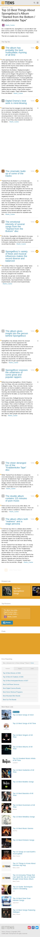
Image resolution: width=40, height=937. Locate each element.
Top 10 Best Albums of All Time (22, 748)
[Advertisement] (20, 147)
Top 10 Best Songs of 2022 (23, 715)
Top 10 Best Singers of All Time (23, 736)
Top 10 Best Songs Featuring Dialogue (24, 911)
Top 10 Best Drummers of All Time (24, 806)
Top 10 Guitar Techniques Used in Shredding (23, 888)
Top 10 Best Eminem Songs (23, 840)
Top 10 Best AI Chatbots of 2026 (13, 677)
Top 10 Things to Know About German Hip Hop (24, 864)
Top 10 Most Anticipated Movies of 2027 (15, 680)
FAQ (19, 931)
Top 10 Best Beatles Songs (23, 782)
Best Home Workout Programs (13, 692)
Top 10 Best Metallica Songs (24, 817)
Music (11, 7)
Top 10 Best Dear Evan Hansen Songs (22, 899)
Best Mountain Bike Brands (11, 696)
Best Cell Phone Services (11, 684)
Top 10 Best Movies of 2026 (12, 673)
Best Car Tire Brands (9, 699)
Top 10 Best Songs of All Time (24, 723)
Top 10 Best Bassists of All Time (23, 794)
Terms (3, 931)
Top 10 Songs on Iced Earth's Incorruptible (24, 853)
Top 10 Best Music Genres (23, 828)
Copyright (14, 931)
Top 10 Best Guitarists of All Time (23, 771)
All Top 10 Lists (5, 7)
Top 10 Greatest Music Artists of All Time (24, 759)
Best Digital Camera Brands (12, 688)
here (32, 663)
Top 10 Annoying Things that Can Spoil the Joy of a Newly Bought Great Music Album (24, 877)
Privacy (8, 931)
